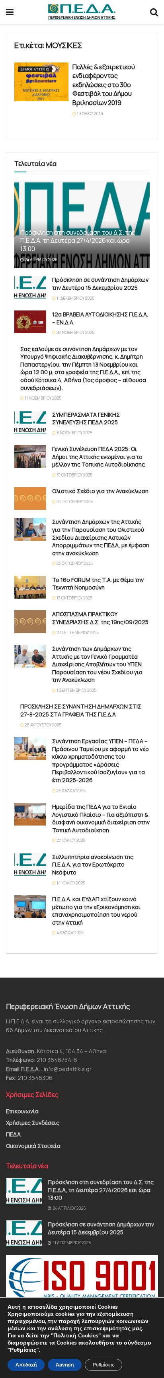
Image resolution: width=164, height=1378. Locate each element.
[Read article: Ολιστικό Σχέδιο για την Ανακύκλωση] (30, 498)
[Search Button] (154, 12)
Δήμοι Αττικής (35, 69)
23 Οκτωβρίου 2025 (74, 501)
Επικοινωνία (22, 1111)
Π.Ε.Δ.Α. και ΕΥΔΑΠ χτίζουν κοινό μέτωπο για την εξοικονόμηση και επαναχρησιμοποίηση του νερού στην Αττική (96, 910)
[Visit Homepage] (82, 12)
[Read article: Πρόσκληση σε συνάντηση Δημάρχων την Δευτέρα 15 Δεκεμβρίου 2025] (30, 287)
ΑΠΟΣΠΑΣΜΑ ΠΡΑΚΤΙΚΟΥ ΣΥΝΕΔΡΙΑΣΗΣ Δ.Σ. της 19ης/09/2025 (100, 618)
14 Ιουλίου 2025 (70, 883)
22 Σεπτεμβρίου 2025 (77, 632)
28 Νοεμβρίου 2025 (75, 332)
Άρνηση (65, 1365)
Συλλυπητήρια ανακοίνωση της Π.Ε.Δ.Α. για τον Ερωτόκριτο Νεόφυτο (92, 864)
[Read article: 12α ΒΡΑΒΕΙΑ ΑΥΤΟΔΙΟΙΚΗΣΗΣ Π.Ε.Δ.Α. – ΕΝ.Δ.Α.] (30, 321)
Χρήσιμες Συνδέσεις (32, 1122)
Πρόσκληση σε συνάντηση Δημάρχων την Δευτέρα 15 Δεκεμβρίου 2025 (100, 283)
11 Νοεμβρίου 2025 (42, 398)
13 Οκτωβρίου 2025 (74, 598)
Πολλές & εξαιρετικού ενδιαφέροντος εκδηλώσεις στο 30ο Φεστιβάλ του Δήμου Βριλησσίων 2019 (103, 84)
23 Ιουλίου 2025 (71, 790)
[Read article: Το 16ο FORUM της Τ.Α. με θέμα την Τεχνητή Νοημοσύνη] (30, 587)
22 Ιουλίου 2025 (70, 840)
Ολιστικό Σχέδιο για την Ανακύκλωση (100, 491)
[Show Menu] (10, 12)
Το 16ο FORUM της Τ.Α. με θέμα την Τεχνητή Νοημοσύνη (98, 583)
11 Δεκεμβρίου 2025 (75, 298)
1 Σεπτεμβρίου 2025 (76, 690)
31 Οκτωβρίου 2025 (74, 475)
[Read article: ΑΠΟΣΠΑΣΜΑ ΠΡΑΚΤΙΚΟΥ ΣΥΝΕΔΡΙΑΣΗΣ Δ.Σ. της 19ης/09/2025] (30, 621)
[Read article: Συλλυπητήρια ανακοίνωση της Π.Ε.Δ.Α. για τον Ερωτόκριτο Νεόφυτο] (30, 864)
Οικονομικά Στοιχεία (33, 1146)
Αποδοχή (26, 1365)
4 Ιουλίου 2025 (70, 932)
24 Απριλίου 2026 (41, 259)
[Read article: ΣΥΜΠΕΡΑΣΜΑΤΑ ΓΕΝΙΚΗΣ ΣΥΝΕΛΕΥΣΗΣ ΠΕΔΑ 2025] (30, 422)
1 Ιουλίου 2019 (89, 113)
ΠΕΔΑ (13, 1134)
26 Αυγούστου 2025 (42, 725)
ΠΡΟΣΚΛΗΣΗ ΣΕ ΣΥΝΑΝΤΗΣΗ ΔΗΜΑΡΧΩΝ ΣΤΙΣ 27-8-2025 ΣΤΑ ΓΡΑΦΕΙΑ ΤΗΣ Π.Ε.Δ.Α (80, 710)
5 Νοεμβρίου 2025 (74, 432)
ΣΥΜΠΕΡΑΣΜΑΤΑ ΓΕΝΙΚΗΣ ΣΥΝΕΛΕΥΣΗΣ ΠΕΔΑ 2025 (86, 418)
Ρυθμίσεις (103, 1365)
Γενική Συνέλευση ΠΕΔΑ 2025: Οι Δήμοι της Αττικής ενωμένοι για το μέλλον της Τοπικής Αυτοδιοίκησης (98, 456)
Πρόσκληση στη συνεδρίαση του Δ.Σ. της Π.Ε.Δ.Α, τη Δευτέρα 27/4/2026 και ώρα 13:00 (77, 241)
